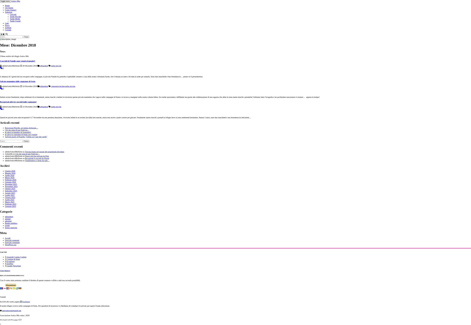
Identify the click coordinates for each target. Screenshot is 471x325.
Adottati (8, 28)
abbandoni (44, 66)
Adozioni (8, 12)
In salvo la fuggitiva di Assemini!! (18, 132)
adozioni (8, 221)
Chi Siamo (9, 8)
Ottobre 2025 (10, 189)
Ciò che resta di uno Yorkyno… (17, 130)
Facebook (26, 302)
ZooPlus (9, 264)
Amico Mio (15, 1)
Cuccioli (13, 14)
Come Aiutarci (10, 10)
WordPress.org (10, 245)
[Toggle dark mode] (2, 34)
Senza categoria (11, 228)
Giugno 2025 (10, 197)
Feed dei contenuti (12, 240)
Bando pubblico (11, 223)
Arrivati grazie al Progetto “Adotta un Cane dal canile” (26, 137)
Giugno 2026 (10, 171)
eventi (7, 225)
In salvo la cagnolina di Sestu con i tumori (21, 135)
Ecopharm (10, 261)
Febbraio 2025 (10, 204)
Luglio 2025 (9, 195)
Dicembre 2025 (11, 184)
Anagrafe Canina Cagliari (16, 257)
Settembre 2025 (11, 191)
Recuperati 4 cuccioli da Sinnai (37, 158)
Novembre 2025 (11, 186)
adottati (8, 219)
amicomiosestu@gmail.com (11, 311)
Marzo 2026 (9, 178)
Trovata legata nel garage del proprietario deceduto (44, 152)
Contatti (8, 30)
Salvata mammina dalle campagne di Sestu (17, 81)
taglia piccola (56, 66)
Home (7, 6)
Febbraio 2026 (10, 180)
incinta (62, 86)
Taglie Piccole (15, 17)
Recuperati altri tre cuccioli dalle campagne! (18, 102)
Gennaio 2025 (10, 206)
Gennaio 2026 (10, 182)
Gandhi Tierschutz (13, 266)
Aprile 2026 (9, 175)
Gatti (7, 23)
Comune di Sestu (13, 259)
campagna (55, 86)
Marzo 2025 (9, 202)
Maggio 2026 (10, 173)
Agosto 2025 (10, 193)
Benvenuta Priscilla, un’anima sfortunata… (21, 128)
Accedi (7, 238)
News (7, 25)
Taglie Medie (15, 19)
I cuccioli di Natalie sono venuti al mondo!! (17, 61)
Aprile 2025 (9, 200)
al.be (16, 320)
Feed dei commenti (12, 243)
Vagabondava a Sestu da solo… (37, 161)
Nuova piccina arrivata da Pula (37, 156)
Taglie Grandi (15, 21)
